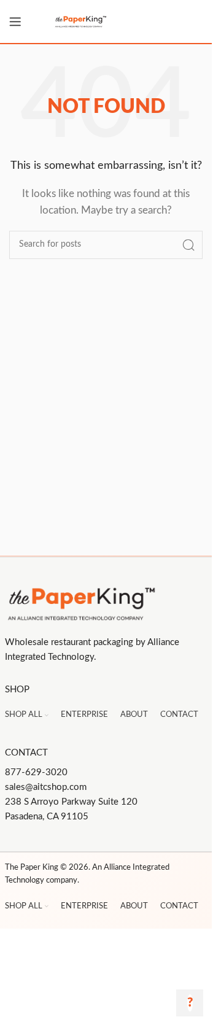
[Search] (188, 245)
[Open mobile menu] (15, 21)
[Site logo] (106, 21)
